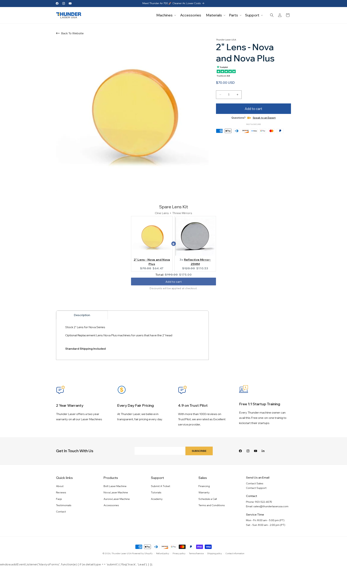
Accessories (111, 505)
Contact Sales (254, 483)
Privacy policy (179, 553)
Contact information (234, 553)
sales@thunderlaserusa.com (270, 506)
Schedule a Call (207, 499)
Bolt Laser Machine (115, 486)
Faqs (59, 499)
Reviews (61, 492)
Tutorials (156, 492)
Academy (157, 499)
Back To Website (72, 33)
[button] (165, 15)
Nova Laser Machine (116, 492)
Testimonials (63, 505)
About (60, 486)
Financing (204, 486)
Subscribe (199, 450)
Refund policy (162, 553)
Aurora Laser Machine (117, 499)
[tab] (82, 315)
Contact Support (256, 488)
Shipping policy (214, 553)
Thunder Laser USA (122, 553)
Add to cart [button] (173, 281)
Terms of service (196, 553)
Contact (61, 511)
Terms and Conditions (211, 505)
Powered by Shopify (142, 553)
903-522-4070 (263, 501)
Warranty (204, 492)
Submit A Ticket (160, 486)
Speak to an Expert (264, 117)
